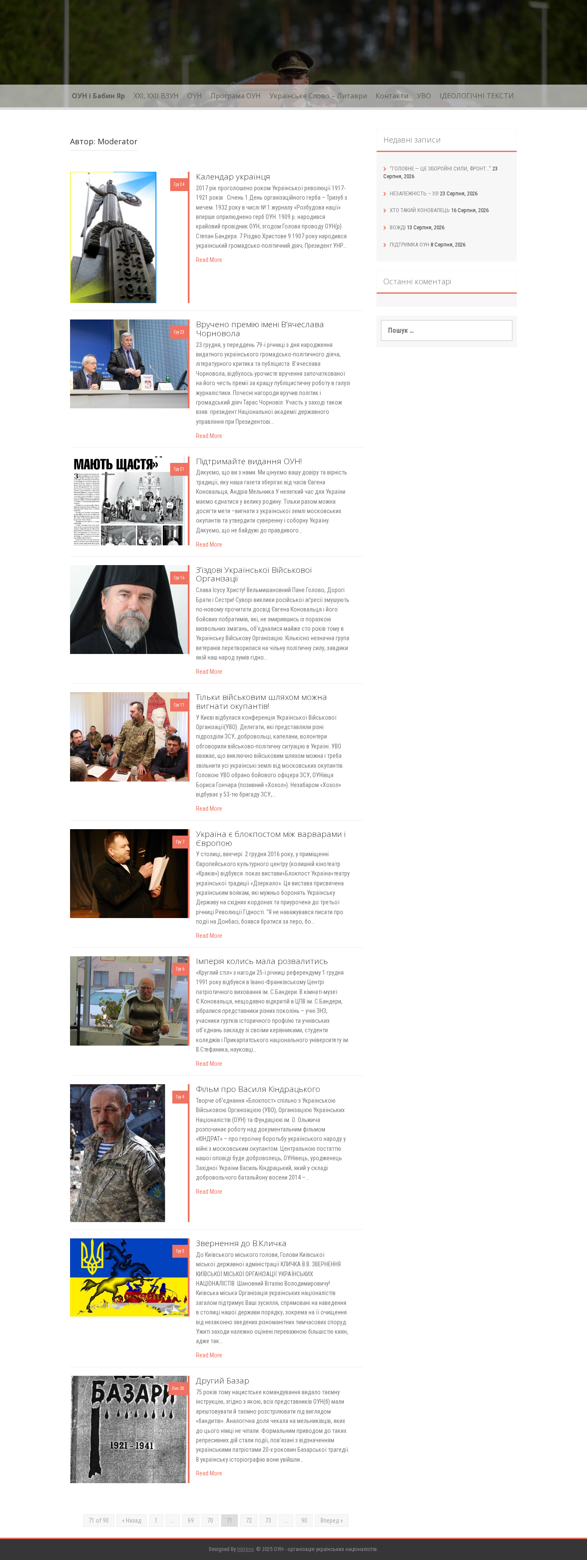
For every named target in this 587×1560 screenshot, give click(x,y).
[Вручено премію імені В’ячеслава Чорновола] (129, 363)
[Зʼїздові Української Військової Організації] (129, 608)
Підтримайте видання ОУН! (249, 461)
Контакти (392, 95)
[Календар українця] (113, 237)
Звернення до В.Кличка (241, 1243)
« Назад (131, 1520)
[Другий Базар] (129, 1429)
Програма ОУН (236, 95)
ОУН (194, 95)
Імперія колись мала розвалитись (262, 961)
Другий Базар (222, 1380)
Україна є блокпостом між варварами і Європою (270, 838)
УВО (424, 95)
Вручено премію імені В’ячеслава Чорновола (260, 329)
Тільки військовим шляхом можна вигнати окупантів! (261, 701)
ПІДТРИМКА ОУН (409, 244)
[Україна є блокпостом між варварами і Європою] (129, 873)
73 (268, 1520)
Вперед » (332, 1520)
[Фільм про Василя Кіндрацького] (117, 1152)
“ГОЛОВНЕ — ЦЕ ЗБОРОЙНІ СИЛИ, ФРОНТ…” (440, 168)
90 (304, 1520)
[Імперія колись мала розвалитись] (129, 1000)
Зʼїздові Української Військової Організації (254, 574)
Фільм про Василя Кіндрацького (258, 1089)
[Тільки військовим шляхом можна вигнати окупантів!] (129, 736)
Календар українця (233, 176)
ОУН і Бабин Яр (98, 95)
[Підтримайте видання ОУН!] (129, 500)
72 (249, 1520)
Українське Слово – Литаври (318, 95)
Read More (209, 259)
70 (210, 1520)
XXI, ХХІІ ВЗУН (156, 95)
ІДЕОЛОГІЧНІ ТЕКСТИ (477, 95)
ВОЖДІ (398, 227)
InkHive (245, 1549)
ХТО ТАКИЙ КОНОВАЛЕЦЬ (420, 210)
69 (191, 1520)
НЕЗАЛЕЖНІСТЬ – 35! (414, 193)
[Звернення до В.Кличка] (129, 1277)
